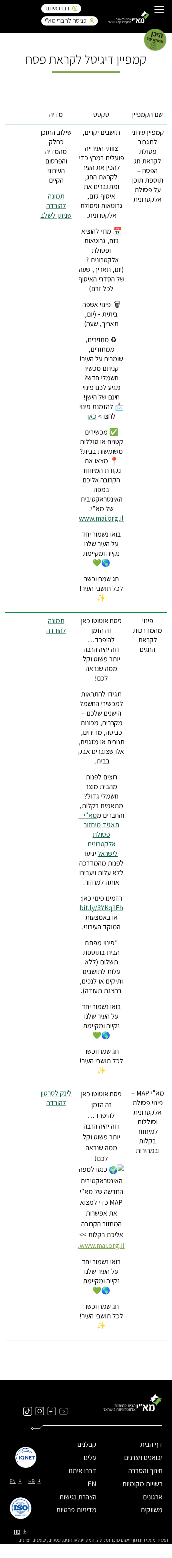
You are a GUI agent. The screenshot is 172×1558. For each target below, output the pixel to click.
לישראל (108, 853)
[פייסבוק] (51, 1411)
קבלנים (86, 1444)
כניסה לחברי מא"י (65, 20)
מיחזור (92, 824)
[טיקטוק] (27, 1411)
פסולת (101, 834)
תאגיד (110, 824)
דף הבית (151, 1444)
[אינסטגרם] (39, 1411)
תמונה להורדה (56, 625)
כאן (91, 416)
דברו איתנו (58, 8)
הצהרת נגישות (77, 1496)
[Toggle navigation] (159, 10)
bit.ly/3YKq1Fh (101, 907)
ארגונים (152, 1496)
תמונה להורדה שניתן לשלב (56, 205)
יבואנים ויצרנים (143, 1457)
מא (92, 815)
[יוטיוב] (63, 1411)
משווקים (151, 1509)
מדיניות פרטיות (76, 1509)
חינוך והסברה (145, 1470)
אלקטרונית (101, 843)
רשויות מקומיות (142, 1483)
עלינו (90, 1457)
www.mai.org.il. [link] (101, 1245)
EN (92, 1483)
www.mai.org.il (101, 518)
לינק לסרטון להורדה (56, 1097)
